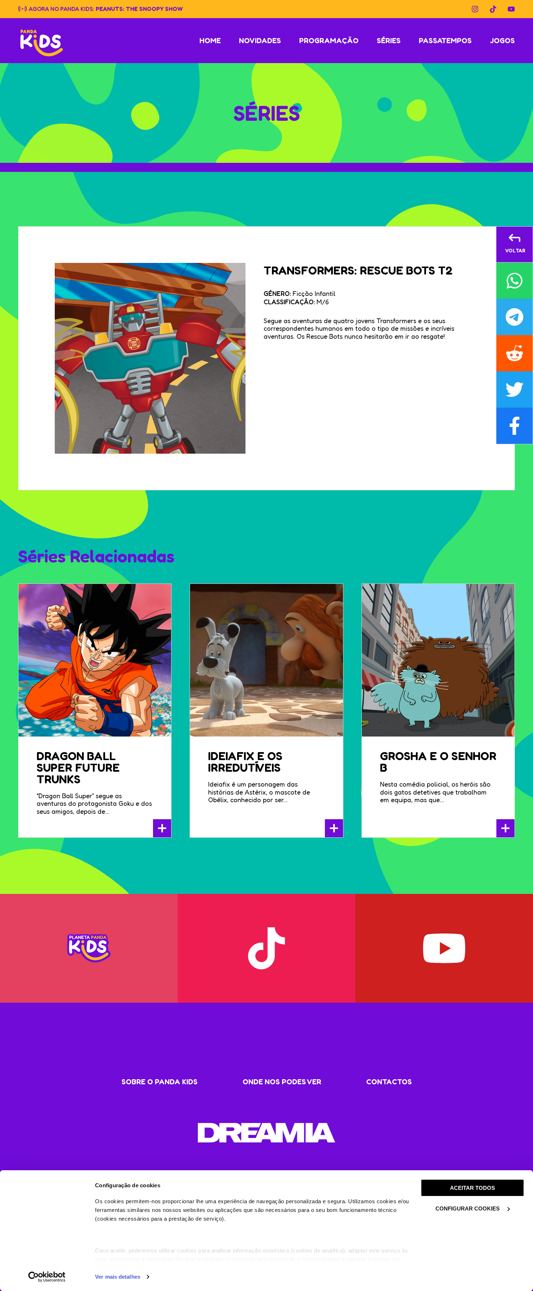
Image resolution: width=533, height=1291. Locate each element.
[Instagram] (475, 9)
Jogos (502, 40)
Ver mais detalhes (117, 1277)
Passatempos (445, 40)
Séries (389, 40)
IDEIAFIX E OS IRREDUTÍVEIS (245, 762)
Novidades (260, 40)
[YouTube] (511, 9)
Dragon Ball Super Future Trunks (78, 767)
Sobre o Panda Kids (159, 1081)
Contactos (389, 1081)
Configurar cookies (468, 1208)
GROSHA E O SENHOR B (438, 762)
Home (210, 40)
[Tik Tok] (493, 9)
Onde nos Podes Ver (282, 1081)
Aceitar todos (472, 1188)
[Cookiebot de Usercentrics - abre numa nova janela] (47, 1276)
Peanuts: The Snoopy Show (139, 8)
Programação (329, 40)
